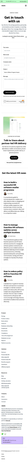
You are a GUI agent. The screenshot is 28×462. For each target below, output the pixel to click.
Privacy (2, 456)
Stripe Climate (13, 427)
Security (3, 458)
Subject (5, 69)
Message (5, 76)
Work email (6, 54)
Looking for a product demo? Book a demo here (13, 37)
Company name (7, 62)
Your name (6, 47)
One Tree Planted (5, 430)
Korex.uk (8, 420)
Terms (2, 454)
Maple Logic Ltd (8, 451)
